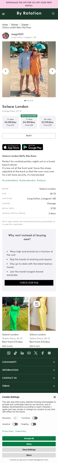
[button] (29, 362)
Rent (29, 136)
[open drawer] (3, 14)
